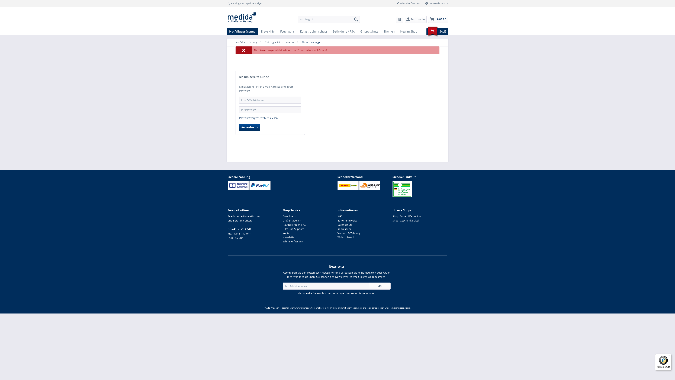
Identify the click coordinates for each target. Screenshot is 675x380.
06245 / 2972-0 (239, 229)
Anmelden (247, 127)
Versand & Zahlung (349, 233)
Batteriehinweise (347, 220)
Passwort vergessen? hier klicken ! (259, 118)
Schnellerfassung (293, 241)
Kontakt (287, 233)
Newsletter (289, 237)
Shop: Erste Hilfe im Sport (408, 216)
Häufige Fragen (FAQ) (295, 224)
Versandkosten (318, 307)
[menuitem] (329, 19)
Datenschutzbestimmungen (329, 293)
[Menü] (669, 356)
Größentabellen (292, 220)
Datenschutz (345, 224)
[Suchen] (356, 19)
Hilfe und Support (293, 229)
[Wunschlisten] (399, 19)
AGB (340, 216)
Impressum (344, 229)
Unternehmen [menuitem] (437, 3)
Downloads (289, 216)
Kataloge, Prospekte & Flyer (246, 3)
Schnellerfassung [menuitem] (409, 3)
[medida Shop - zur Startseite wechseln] (242, 17)
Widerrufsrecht (346, 237)
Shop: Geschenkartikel (406, 220)
